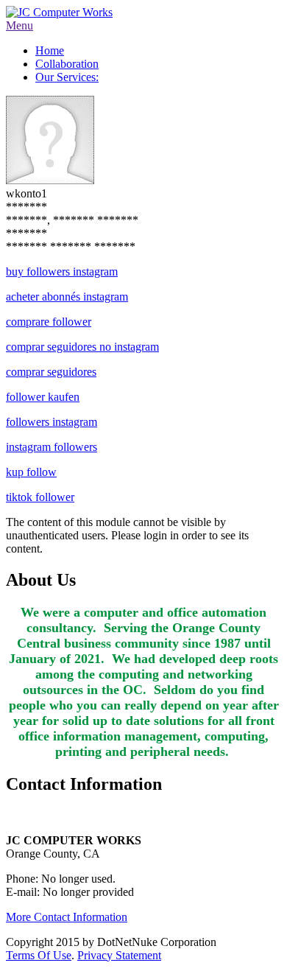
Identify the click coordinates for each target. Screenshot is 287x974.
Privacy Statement (119, 955)
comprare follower (48, 321)
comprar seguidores (51, 371)
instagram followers (51, 447)
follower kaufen (42, 396)
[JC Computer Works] (59, 12)
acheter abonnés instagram (67, 296)
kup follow (31, 472)
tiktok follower (40, 497)
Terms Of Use (38, 955)
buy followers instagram (62, 271)
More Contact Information (66, 917)
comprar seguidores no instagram (82, 346)
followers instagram (51, 422)
